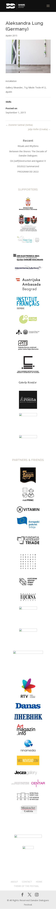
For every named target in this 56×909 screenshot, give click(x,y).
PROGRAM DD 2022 (28, 171)
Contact (27, 881)
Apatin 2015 (11, 35)
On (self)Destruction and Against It (28, 160)
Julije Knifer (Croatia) (39, 129)
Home (39, 881)
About (14, 881)
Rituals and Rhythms (28, 145)
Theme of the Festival (26, 886)
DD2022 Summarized (28, 166)
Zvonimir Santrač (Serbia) (19, 124)
